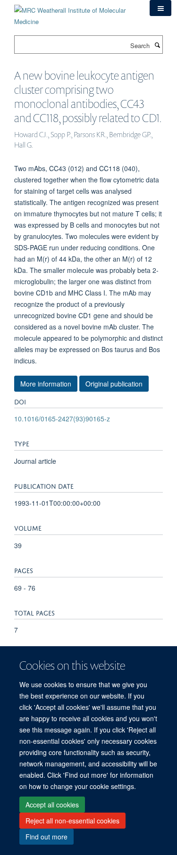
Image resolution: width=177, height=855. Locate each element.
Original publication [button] (114, 383)
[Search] (157, 45)
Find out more (46, 836)
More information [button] (45, 383)
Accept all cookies (52, 804)
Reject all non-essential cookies (72, 820)
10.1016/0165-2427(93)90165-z (62, 418)
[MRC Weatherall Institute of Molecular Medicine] (74, 12)
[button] (160, 8)
